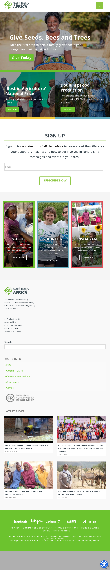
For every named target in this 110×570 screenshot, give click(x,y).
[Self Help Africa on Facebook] (20, 521)
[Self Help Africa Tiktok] (90, 521)
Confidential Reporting (56, 531)
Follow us (87, 257)
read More (18, 257)
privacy (15, 528)
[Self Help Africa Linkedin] (53, 521)
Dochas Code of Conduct (37, 528)
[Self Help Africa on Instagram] (36, 521)
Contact (10, 387)
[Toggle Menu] (99, 5)
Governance (12, 382)
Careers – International (18, 376)
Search (8, 342)
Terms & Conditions (66, 528)
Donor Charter (90, 528)
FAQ (8, 365)
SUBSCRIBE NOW (55, 180)
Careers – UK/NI (14, 370)
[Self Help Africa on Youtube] (71, 521)
